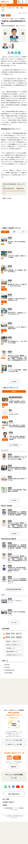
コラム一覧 (13, 622)
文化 (17, 7)
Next (22, 33)
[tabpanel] (14, 35)
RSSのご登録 (13, 778)
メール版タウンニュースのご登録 (14, 744)
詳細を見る (13, 766)
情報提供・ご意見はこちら (12, 641)
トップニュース (10, 7)
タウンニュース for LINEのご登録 (14, 740)
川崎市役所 (7, 667)
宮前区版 (3, 5)
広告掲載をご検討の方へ (9, 802)
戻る (3, 10)
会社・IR (18, 2)
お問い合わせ (15, 794)
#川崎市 (9, 198)
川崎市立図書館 (8, 673)
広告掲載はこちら (10, 648)
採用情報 (5, 805)
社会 (22, 7)
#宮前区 (4, 198)
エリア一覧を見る (13, 445)
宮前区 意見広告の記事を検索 (13, 589)
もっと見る (13, 381)
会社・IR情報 (6, 799)
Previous (5, 33)
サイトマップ (14, 809)
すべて (3, 7)
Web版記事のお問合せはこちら (13, 655)
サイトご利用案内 (19, 808)
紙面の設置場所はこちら (12, 651)
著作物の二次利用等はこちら (13, 645)
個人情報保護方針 (8, 808)
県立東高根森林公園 (9, 670)
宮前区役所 (7, 664)
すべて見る (13, 500)
